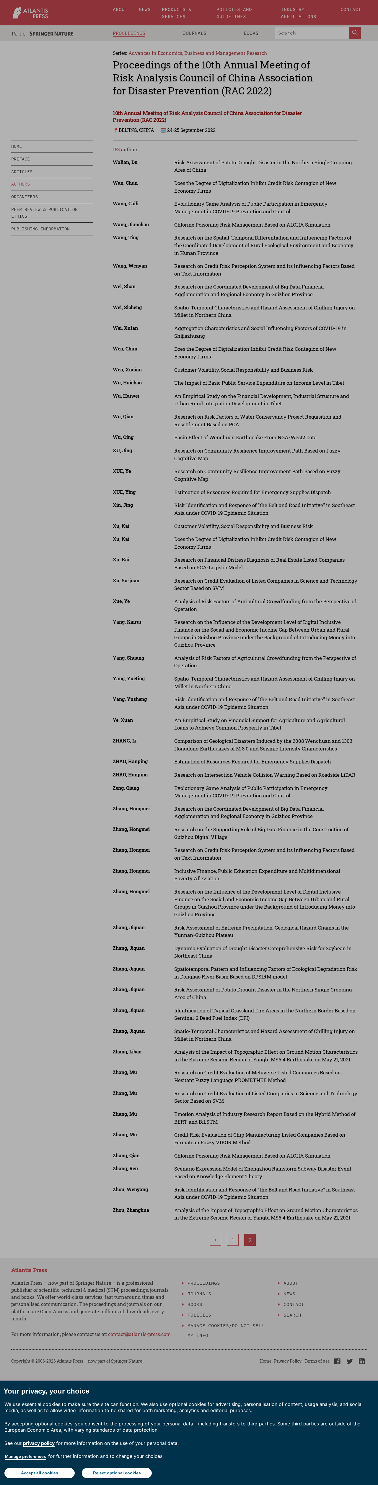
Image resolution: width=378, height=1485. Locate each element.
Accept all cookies (39, 1473)
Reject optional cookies (117, 1473)
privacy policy (39, 1443)
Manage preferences (25, 1456)
